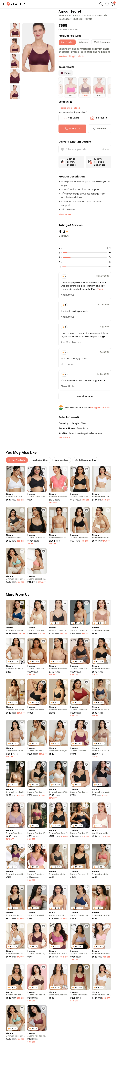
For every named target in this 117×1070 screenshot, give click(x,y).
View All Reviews (84, 396)
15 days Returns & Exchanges (99, 161)
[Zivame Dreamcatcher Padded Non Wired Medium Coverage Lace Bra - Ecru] (37, 612)
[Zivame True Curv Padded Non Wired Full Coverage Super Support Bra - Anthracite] (79, 479)
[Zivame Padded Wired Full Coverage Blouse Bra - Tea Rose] (58, 479)
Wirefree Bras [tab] (61, 460)
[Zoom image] (38, 47)
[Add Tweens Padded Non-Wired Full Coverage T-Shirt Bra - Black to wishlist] (22, 967)
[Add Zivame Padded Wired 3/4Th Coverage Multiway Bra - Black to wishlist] (86, 805)
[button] (3, 4)
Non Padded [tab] (67, 42)
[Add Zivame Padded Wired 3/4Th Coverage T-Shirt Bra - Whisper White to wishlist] (65, 764)
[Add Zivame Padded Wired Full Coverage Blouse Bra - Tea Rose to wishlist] (65, 469)
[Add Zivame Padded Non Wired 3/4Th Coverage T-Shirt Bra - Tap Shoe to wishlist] (86, 764)
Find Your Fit (101, 117)
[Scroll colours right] (108, 87)
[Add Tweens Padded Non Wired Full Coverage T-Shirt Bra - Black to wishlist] (65, 603)
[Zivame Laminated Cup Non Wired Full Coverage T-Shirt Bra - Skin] (101, 520)
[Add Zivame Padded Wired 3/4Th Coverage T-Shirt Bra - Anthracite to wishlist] (108, 641)
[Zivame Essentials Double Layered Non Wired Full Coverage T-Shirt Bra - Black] (15, 520)
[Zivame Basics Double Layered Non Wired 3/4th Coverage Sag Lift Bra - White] (101, 479)
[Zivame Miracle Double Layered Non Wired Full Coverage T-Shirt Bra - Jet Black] (37, 520)
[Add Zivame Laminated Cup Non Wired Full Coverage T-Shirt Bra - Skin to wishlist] (108, 510)
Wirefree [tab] (83, 42)
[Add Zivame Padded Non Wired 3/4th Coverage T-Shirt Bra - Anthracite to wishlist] (43, 764)
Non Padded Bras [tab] (40, 460)
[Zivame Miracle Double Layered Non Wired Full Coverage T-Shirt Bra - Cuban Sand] (58, 520)
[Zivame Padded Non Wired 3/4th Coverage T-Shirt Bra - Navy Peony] (15, 612)
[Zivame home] (16, 4)
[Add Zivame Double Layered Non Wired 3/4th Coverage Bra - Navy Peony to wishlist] (86, 888)
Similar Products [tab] (16, 460)
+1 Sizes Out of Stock (69, 107)
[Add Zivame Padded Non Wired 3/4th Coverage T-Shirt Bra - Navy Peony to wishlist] (22, 603)
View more (64, 214)
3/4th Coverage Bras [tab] (85, 460)
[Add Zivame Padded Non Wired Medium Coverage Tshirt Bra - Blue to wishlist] (65, 1049)
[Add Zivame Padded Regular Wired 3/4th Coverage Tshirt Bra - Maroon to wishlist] (22, 1049)
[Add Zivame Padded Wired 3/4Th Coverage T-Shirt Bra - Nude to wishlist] (65, 641)
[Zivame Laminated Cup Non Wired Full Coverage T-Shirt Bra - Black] (79, 520)
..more (99, 289)
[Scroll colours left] (61, 87)
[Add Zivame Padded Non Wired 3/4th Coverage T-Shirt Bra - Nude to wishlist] (86, 603)
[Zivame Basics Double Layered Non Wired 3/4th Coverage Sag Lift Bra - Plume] (15, 561)
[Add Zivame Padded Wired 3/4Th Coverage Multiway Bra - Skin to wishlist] (22, 682)
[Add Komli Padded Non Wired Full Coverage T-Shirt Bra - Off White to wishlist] (108, 805)
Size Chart (73, 117)
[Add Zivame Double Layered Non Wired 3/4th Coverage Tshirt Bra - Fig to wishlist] (43, 926)
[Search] (101, 4)
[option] (15, 30)
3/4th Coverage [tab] (102, 42)
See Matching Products (71, 56)
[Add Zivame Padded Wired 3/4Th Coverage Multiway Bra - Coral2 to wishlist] (108, 888)
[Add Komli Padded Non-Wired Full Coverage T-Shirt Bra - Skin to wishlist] (65, 888)
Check (105, 149)
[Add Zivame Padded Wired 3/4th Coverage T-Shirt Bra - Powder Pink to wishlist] (108, 926)
